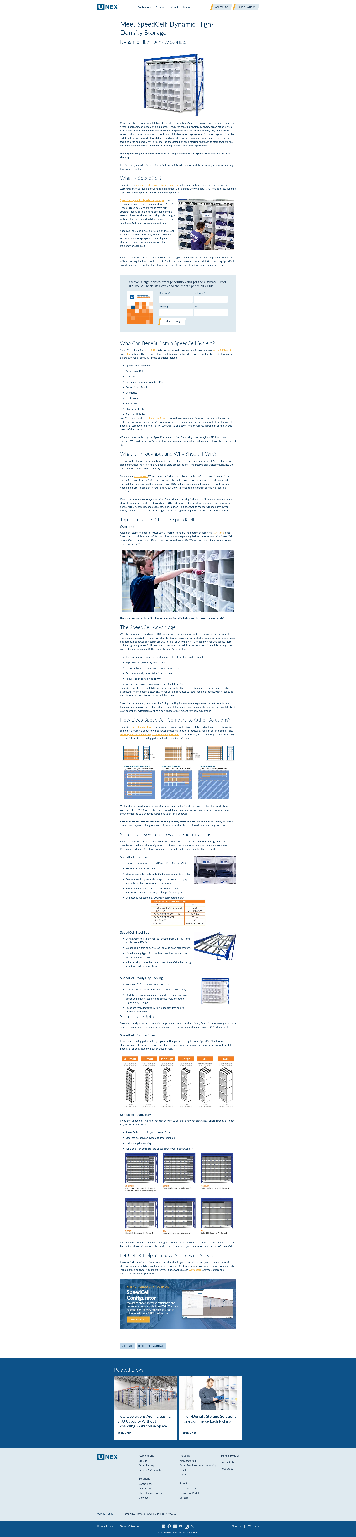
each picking (151, 350)
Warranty (253, 1526)
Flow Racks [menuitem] (145, 1488)
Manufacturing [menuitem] (188, 1460)
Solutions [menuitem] (161, 7)
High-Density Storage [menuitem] (151, 1493)
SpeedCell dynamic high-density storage (142, 200)
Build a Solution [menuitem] (230, 1455)
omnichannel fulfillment (155, 418)
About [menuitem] (174, 7)
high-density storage (143, 727)
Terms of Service (129, 1526)
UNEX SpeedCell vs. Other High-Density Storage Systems (149, 734)
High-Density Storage (151, 1345)
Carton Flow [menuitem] (145, 1483)
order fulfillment (222, 350)
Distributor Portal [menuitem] (189, 1493)
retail (127, 354)
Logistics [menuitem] (184, 1474)
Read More (124, 1433)
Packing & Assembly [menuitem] (150, 1470)
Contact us (195, 1269)
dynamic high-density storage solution (157, 185)
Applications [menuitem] (144, 7)
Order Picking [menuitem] (146, 1465)
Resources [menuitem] (188, 7)
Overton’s (218, 532)
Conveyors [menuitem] (145, 1497)
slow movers (141, 476)
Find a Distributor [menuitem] (189, 1488)
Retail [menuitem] (183, 1470)
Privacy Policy (105, 1526)
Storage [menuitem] (143, 1460)
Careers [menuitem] (184, 1497)
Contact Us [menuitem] (227, 1462)
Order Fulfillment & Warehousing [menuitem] (198, 1465)
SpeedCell (128, 1345)
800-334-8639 (105, 1513)
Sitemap (236, 1526)
